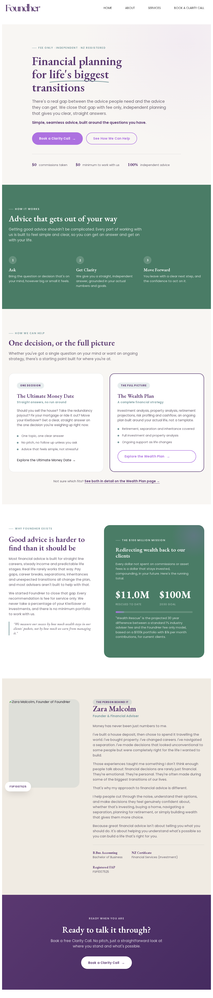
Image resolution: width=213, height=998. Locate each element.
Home (108, 8)
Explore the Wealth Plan (147, 456)
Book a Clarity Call (189, 8)
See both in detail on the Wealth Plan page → (122, 481)
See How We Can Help (111, 138)
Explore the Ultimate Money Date (46, 459)
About (130, 8)
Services (154, 8)
